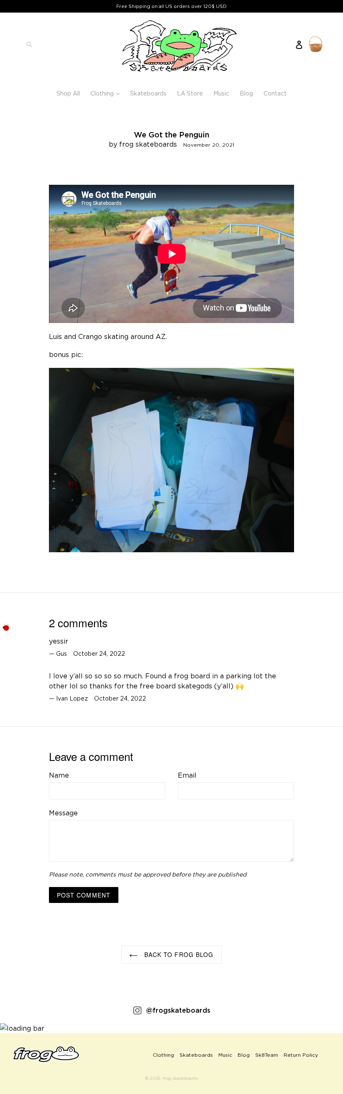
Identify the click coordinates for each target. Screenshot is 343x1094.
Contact (275, 93)
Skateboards (148, 93)
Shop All (68, 93)
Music (221, 93)
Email (187, 775)
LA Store (190, 93)
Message (63, 813)
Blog (246, 93)
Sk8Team (266, 1055)
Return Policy (301, 1055)
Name (59, 775)
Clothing (107, 93)
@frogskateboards (178, 1010)
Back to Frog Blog (177, 954)
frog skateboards (180, 1078)
